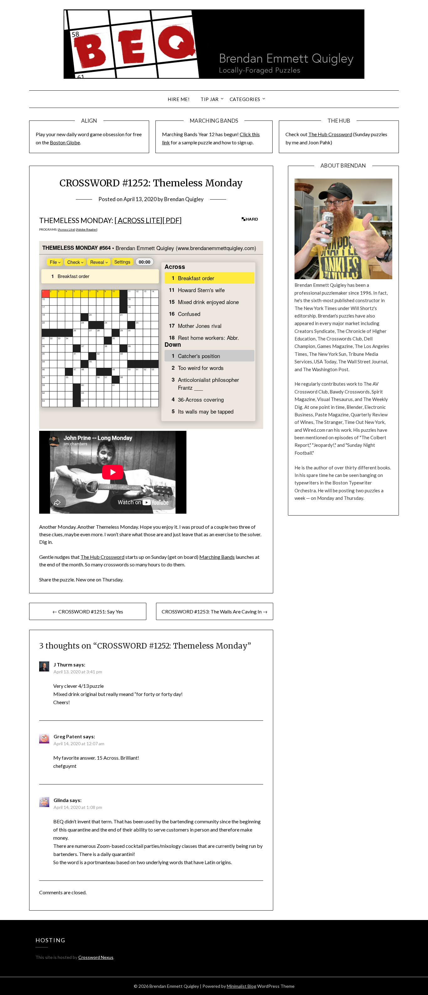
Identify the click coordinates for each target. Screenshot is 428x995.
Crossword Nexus (95, 957)
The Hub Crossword (330, 134)
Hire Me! (179, 99)
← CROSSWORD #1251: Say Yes (87, 611)
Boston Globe (65, 142)
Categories (245, 99)
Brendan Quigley (184, 199)
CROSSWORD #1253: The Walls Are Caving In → (215, 611)
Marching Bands (217, 557)
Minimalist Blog (241, 986)
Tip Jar (210, 99)
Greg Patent (68, 736)
